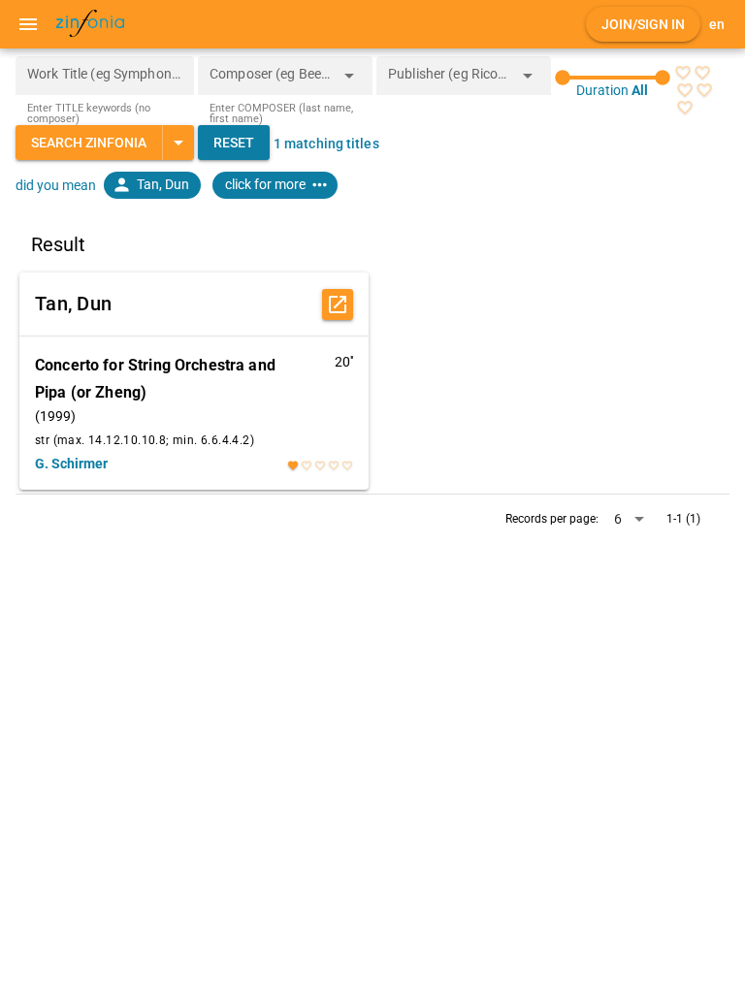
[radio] (683, 72)
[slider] (613, 77)
